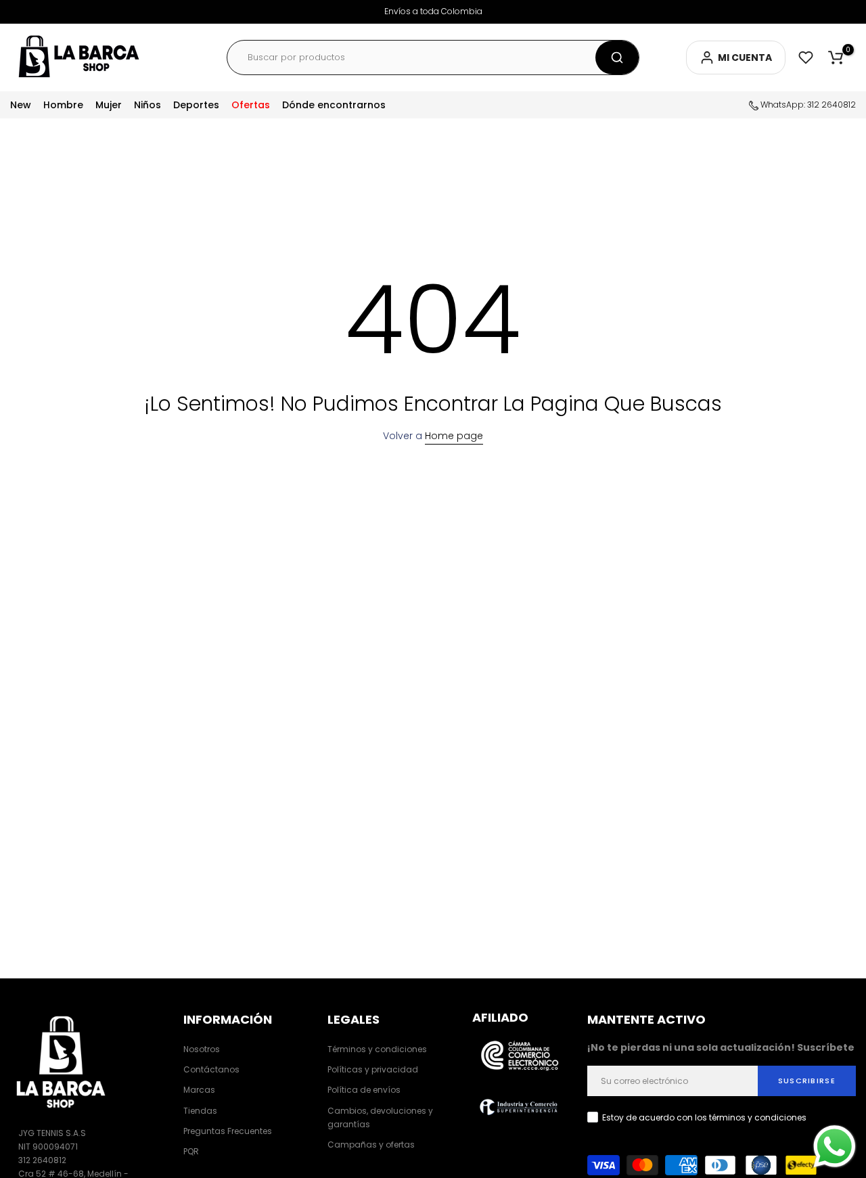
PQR (191, 1151)
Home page (454, 436)
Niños (147, 105)
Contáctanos (211, 1069)
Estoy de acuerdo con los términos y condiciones (704, 1117)
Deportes (196, 105)
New (20, 105)
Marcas (199, 1089)
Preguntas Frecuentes (227, 1131)
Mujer (108, 105)
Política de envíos (364, 1089)
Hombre (63, 105)
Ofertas (250, 105)
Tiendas (200, 1110)
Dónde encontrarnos (334, 105)
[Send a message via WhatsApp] (834, 1146)
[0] (835, 57)
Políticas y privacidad (372, 1069)
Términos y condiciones (377, 1049)
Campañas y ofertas (371, 1144)
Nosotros (201, 1049)
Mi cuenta (745, 57)
